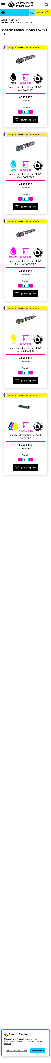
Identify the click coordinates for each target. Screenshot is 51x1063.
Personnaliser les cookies (16, 1051)
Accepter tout (38, 1051)
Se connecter (32, 12)
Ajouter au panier (28, 119)
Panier (44, 12)
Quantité (25, 107)
